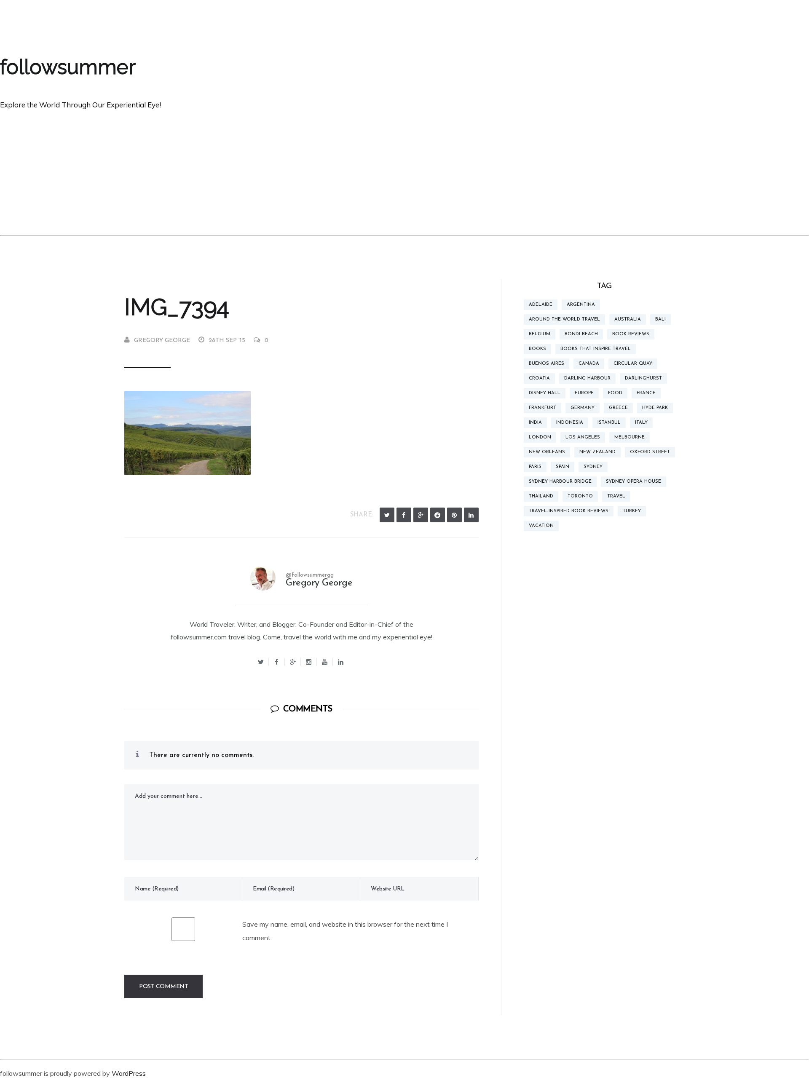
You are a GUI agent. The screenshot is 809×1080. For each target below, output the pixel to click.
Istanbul (609, 422)
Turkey (632, 511)
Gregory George (162, 340)
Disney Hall (544, 393)
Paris (535, 467)
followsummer (68, 67)
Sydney (593, 467)
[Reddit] (437, 515)
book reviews (630, 334)
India (535, 422)
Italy (641, 422)
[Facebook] (403, 515)
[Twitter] (387, 515)
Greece (618, 408)
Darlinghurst (643, 378)
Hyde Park (655, 408)
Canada (589, 363)
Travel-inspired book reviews (568, 511)
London (540, 437)
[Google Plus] (420, 515)
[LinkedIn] (471, 515)
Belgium (539, 334)
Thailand (541, 496)
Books (537, 349)
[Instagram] (309, 662)
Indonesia (569, 422)
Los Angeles (582, 437)
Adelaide (540, 304)
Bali (660, 319)
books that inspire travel (595, 349)
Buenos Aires (546, 363)
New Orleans (547, 452)
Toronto (580, 496)
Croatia (539, 378)
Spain (562, 467)
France (646, 393)
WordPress (129, 1073)
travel (616, 496)
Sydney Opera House (633, 481)
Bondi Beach (581, 334)
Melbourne (629, 437)
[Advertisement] (404, 172)
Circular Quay (632, 363)
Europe (584, 393)
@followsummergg (310, 575)
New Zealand (597, 452)
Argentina (581, 304)
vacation (541, 526)
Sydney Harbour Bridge (560, 481)
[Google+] (293, 662)
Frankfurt (542, 408)
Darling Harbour (587, 378)
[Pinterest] (454, 515)
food (615, 393)
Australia (627, 319)
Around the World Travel (564, 319)
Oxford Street (650, 452)
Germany (583, 408)
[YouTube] (325, 662)
